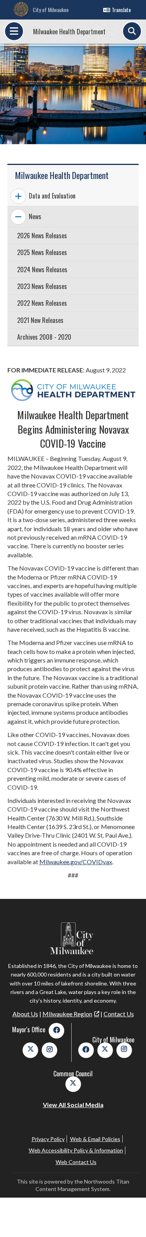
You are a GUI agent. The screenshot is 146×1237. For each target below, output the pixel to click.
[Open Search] (132, 31)
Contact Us (119, 1013)
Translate (121, 9)
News (35, 216)
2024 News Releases (42, 269)
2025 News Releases (42, 252)
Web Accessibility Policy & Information (76, 1150)
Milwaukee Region (67, 1013)
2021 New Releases (40, 320)
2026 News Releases (42, 235)
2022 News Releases (42, 303)
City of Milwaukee (51, 9)
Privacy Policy (48, 1139)
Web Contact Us (76, 1162)
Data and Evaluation (52, 195)
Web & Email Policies (95, 1139)
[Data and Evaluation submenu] (18, 196)
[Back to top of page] (129, 1218)
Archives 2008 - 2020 (44, 337)
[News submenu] (18, 217)
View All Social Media (73, 1104)
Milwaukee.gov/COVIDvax (75, 861)
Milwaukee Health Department (69, 31)
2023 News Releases (42, 286)
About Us (25, 1013)
